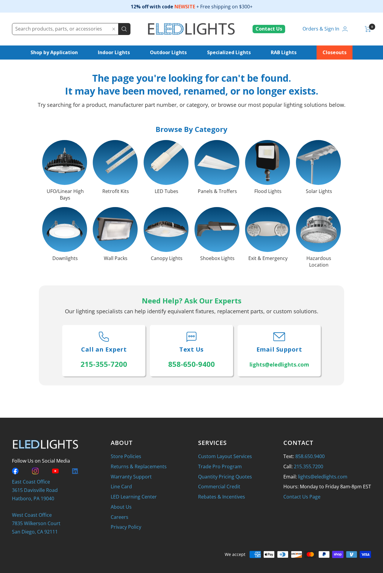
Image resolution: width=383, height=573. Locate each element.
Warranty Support (131, 476)
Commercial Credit (219, 486)
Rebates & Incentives (221, 496)
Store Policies (126, 456)
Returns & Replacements (139, 466)
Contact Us (269, 28)
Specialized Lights (229, 52)
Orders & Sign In (321, 28)
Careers (119, 517)
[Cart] (368, 29)
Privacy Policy (126, 527)
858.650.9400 (310, 456)
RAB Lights (284, 52)
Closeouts (334, 52)
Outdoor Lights (168, 52)
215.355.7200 (308, 466)
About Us (121, 507)
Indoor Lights (114, 52)
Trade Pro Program (220, 466)
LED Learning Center (134, 496)
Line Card (121, 486)
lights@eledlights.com (322, 476)
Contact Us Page (301, 496)
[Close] (113, 29)
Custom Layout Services (225, 456)
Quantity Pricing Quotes (225, 476)
